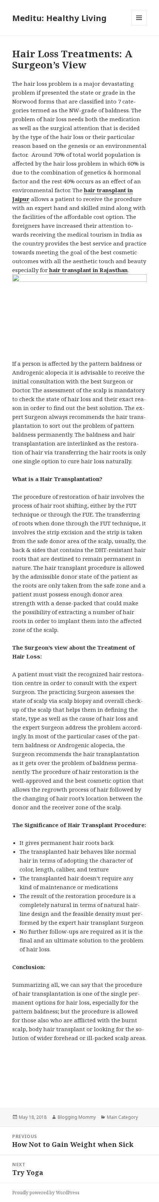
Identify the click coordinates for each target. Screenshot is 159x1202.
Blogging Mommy (77, 1117)
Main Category (122, 1117)
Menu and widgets (139, 25)
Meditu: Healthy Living (59, 17)
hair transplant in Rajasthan (88, 270)
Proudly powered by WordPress (46, 1192)
